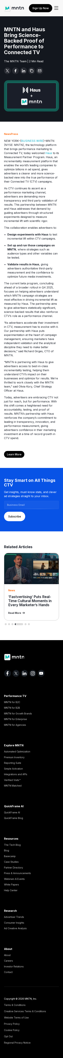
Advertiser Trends (14, 916)
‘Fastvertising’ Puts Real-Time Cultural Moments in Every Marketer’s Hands (30, 600)
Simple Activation (13, 768)
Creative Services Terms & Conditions (25, 1011)
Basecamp (10, 856)
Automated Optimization (17, 751)
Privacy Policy (12, 1023)
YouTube (41, 673)
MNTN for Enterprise (15, 719)
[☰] (56, 8)
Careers (8, 960)
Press (14, 134)
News (7, 134)
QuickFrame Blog (13, 818)
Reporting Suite (12, 762)
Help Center (10, 890)
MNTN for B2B (12, 707)
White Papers (11, 884)
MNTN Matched (13, 785)
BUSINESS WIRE (32, 141)
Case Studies (11, 861)
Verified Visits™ (12, 780)
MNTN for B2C (12, 702)
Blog (6, 850)
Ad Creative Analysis (15, 928)
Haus (48, 153)
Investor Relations (14, 966)
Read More (14, 612)
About (7, 955)
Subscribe (14, 516)
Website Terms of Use (16, 1017)
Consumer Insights (14, 922)
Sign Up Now (40, 8)
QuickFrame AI (12, 812)
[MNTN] (14, 6)
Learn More (14, 454)
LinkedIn (24, 673)
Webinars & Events (14, 878)
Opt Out (8, 1036)
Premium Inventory (14, 757)
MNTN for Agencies (15, 724)
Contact (8, 972)
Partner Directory (13, 867)
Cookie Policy (11, 1030)
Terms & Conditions (15, 1005)
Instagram (32, 673)
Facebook (7, 673)
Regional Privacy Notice (17, 1042)
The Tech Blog (12, 844)
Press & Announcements (17, 873)
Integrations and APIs (15, 774)
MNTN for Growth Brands (18, 713)
